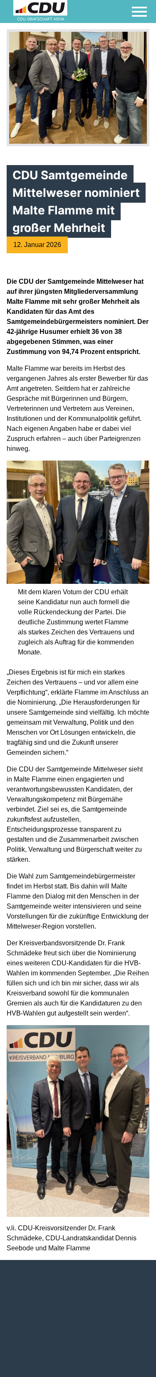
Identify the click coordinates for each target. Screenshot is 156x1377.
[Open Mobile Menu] (139, 12)
